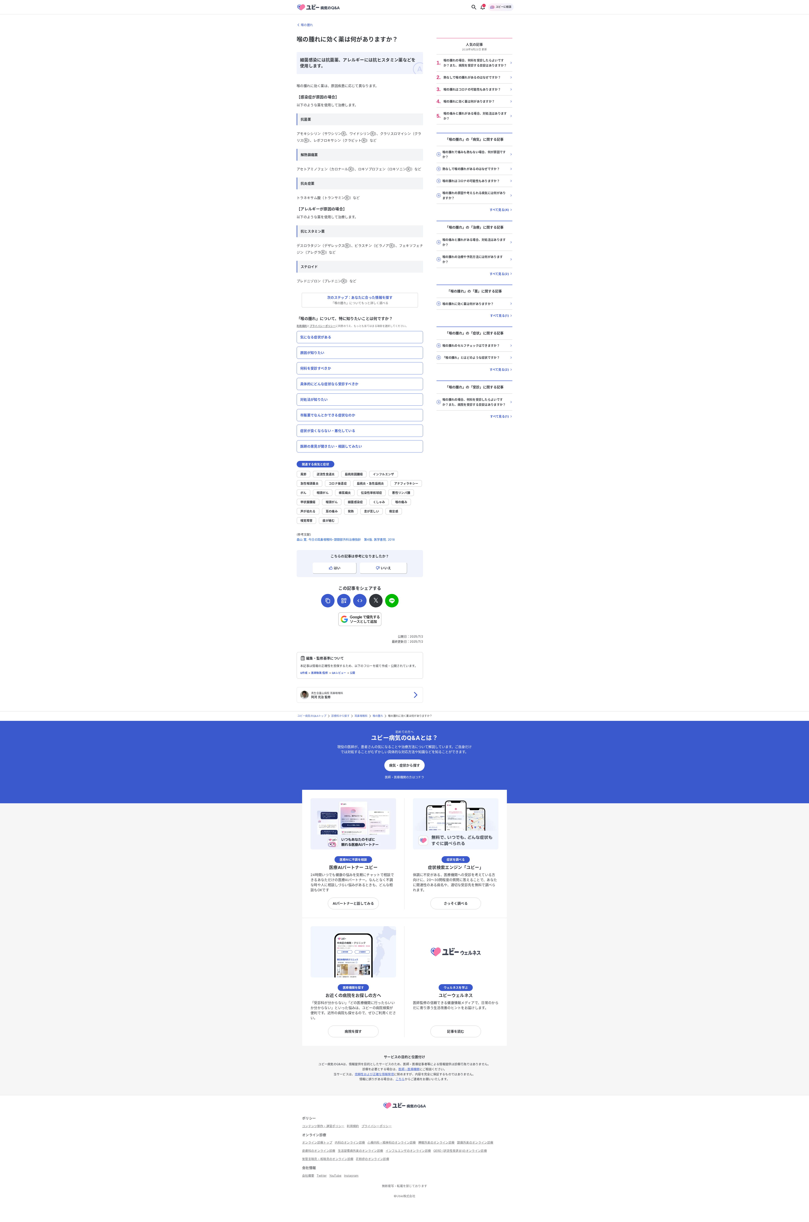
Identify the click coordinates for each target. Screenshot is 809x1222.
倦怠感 (393, 511)
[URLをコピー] (328, 600)
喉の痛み (401, 502)
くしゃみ (379, 502)
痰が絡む (329, 520)
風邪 (303, 474)
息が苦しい (371, 511)
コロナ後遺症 (338, 483)
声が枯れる (308, 511)
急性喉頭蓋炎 (309, 483)
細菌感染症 (355, 502)
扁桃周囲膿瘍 (354, 474)
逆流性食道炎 (326, 474)
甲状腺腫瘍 (308, 502)
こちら (400, 1079)
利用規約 (302, 326)
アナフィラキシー (406, 483)
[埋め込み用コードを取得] (360, 600)
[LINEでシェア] (392, 600)
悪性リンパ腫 (401, 492)
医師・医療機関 (408, 1069)
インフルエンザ (383, 474)
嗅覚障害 (306, 520)
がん (303, 492)
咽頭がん (323, 492)
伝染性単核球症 (371, 492)
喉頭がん (332, 502)
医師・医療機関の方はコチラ (404, 777)
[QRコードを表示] (344, 600)
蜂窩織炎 (345, 492)
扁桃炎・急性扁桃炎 (370, 483)
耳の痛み (332, 511)
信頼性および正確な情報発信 (374, 1074)
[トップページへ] (404, 1109)
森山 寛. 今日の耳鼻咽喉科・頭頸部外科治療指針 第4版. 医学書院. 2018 (346, 539)
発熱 (351, 511)
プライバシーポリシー (323, 326)
